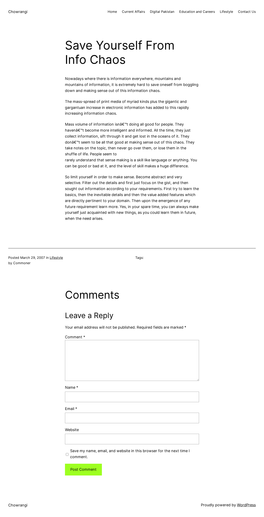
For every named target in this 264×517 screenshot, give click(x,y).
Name (71, 387)
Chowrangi (17, 12)
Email (71, 408)
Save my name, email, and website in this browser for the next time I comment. (130, 454)
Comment (75, 337)
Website (72, 430)
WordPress (246, 505)
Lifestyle (56, 258)
